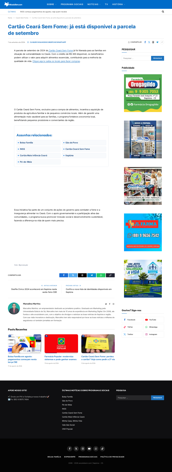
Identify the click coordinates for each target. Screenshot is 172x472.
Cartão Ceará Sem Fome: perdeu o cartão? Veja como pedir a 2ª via (98, 357)
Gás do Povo (67, 401)
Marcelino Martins (31, 303)
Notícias (93, 4)
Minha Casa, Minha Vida (72, 421)
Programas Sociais (88, 457)
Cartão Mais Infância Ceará (73, 417)
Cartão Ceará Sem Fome (60, 50)
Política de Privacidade (112, 457)
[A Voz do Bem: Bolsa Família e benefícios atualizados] (13, 4)
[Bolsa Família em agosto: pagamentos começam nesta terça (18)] (24, 343)
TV (106, 4)
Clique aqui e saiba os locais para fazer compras (56, 61)
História (117, 4)
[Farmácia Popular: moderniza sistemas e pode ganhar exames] (61, 343)
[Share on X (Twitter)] (149, 42)
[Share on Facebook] (145, 42)
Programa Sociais (72, 4)
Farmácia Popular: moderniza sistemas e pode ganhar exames (61, 357)
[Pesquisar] (162, 11)
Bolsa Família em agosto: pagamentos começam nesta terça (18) (22, 359)
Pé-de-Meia (67, 405)
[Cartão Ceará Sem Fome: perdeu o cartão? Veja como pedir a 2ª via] (98, 343)
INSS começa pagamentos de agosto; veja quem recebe (43, 12)
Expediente (69, 457)
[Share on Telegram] (157, 42)
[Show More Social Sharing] (162, 42)
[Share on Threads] (153, 42)
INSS (64, 409)
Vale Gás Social (68, 425)
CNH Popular (67, 429)
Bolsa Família (67, 397)
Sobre (50, 4)
